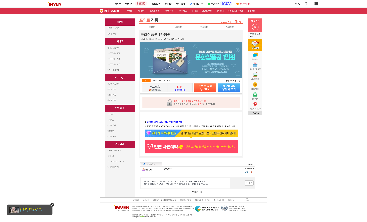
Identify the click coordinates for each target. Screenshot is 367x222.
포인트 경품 (154, 11)
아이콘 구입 (112, 137)
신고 (251, 172)
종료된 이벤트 (112, 34)
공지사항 (111, 156)
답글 (246, 172)
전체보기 (152, 27)
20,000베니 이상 (114, 64)
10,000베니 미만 (114, 53)
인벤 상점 (169, 11)
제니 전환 (251, 11)
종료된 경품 (112, 100)
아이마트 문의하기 (114, 167)
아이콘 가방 (112, 126)
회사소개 (135, 200)
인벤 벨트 (111, 131)
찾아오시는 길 (219, 200)
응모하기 (205, 87)
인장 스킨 (111, 115)
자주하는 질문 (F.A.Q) (116, 162)
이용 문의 (219, 11)
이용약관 (156, 200)
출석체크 (183, 11)
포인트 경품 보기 (113, 84)
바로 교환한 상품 (113, 70)
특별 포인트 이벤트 (235, 11)
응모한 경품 (112, 89)
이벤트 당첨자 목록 (114, 151)
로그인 (297, 4)
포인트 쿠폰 (207, 11)
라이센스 (111, 120)
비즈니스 (146, 200)
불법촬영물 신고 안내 (202, 200)
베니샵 (141, 11)
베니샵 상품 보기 (113, 48)
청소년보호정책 (185, 200)
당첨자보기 (229, 87)
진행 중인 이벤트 (113, 28)
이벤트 (129, 11)
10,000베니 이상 (114, 59)
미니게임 (194, 11)
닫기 (52, 205)
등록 (249, 183)
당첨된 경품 (112, 95)
